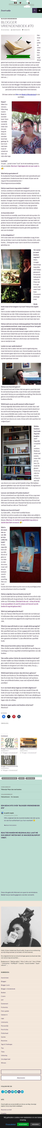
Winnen (3, 1063)
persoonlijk (30, 778)
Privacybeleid (11, 1124)
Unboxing (4, 1055)
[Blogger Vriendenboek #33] (28, 743)
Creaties (3, 1113)
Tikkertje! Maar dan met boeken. (11, 788)
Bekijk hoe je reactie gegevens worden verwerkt (17, 895)
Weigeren (35, 1124)
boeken (21, 778)
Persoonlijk (4, 1026)
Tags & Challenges (6, 1044)
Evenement (4, 1003)
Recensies (4, 1040)
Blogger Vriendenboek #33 (28, 748)
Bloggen (3, 981)
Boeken (3, 992)
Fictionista (4, 1007)
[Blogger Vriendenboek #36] (9, 760)
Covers (3, 996)
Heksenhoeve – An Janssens (10, 796)
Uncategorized (5, 1059)
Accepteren (23, 1124)
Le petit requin (9, 813)
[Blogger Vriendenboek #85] (9, 743)
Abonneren (21, 1078)
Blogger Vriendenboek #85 (9, 748)
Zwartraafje (6, 10)
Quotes (3, 1037)
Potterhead (4, 1033)
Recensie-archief (6, 1110)
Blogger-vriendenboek (9, 18)
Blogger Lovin (5, 985)
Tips (2, 1048)
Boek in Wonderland (29, 94)
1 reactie (27, 30)
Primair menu (39, 10)
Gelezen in (4, 1015)
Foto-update (5, 1011)
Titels (2, 1052)
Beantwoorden (11, 825)
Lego (2, 1018)
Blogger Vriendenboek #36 (9, 766)
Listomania (4, 1022)
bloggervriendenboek (10, 778)
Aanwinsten (5, 978)
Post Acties (4, 1029)
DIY (2, 1000)
